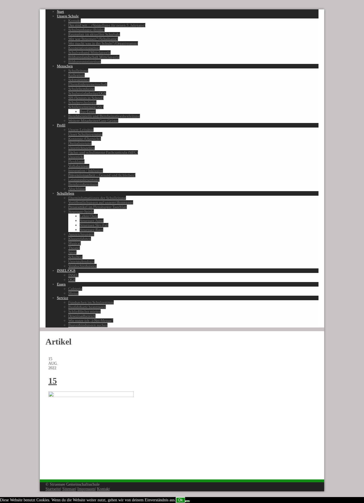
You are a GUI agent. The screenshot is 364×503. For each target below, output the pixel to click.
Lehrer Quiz (89, 216)
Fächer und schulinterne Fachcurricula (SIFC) (103, 152)
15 (52, 380)
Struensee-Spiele (81, 211)
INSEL (73, 275)
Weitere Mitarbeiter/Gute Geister (93, 120)
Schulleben (65, 193)
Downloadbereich (82, 316)
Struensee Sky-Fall (94, 225)
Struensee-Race (91, 230)
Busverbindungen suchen (87, 325)
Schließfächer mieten (84, 311)
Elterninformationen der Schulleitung (97, 198)
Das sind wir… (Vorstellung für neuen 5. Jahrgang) (106, 25)
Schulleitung (78, 70)
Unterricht (76, 157)
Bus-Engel (88, 111)
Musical (74, 243)
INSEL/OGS (66, 270)
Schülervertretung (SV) (86, 107)
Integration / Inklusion (85, 170)
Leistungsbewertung (84, 180)
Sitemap (68, 489)
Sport (72, 252)
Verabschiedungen (82, 266)
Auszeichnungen (81, 234)
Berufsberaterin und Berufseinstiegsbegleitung (104, 116)
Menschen (65, 66)
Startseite (53, 489)
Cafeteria (75, 289)
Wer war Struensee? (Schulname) (93, 39)
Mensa (73, 293)
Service (62, 298)
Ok (180, 500)
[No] (187, 501)
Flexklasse (76, 161)
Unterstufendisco (81, 261)
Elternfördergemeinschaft (87, 84)
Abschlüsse (77, 189)
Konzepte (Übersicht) (84, 139)
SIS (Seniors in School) (86, 98)
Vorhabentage (78, 166)
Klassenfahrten (79, 239)
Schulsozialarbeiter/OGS (87, 93)
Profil (61, 125)
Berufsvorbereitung (83, 184)
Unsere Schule (68, 16)
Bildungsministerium (84, 61)
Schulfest (75, 257)
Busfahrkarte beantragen (87, 307)
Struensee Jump (92, 220)
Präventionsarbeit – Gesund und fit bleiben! (101, 175)
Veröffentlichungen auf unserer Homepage (100, 202)
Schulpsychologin (82, 102)
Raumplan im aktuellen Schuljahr (94, 34)
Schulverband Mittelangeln (89, 52)
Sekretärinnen (79, 80)
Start (60, 11)
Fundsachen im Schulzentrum (91, 302)
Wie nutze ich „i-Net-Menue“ (90, 320)
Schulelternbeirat (81, 89)
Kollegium (76, 75)
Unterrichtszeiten (81, 148)
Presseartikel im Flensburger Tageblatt (97, 207)
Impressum (86, 489)
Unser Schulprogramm (85, 134)
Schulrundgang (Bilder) (86, 30)
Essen (61, 284)
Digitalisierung (80, 143)
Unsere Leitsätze (81, 130)
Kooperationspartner (84, 48)
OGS (71, 279)
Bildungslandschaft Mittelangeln (93, 57)
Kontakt (74, 20)
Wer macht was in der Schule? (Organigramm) (103, 43)
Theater (74, 248)
